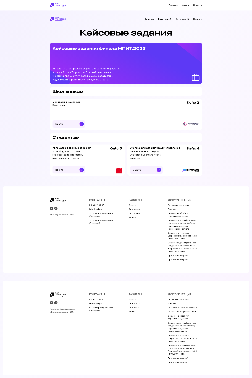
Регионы (132, 217)
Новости (197, 5)
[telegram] (51, 208)
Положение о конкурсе (178, 205)
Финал (185, 5)
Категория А (164, 19)
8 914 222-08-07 (96, 205)
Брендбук (172, 209)
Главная (173, 5)
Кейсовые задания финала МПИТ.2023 (99, 48)
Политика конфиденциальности (182, 311)
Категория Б (182, 19)
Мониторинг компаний (66, 102)
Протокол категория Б (178, 259)
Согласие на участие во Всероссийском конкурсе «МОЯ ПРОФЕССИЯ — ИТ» (182, 236)
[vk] (55, 208)
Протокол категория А (178, 255)
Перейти (59, 124)
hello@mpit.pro (95, 209)
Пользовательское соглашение (182, 307)
